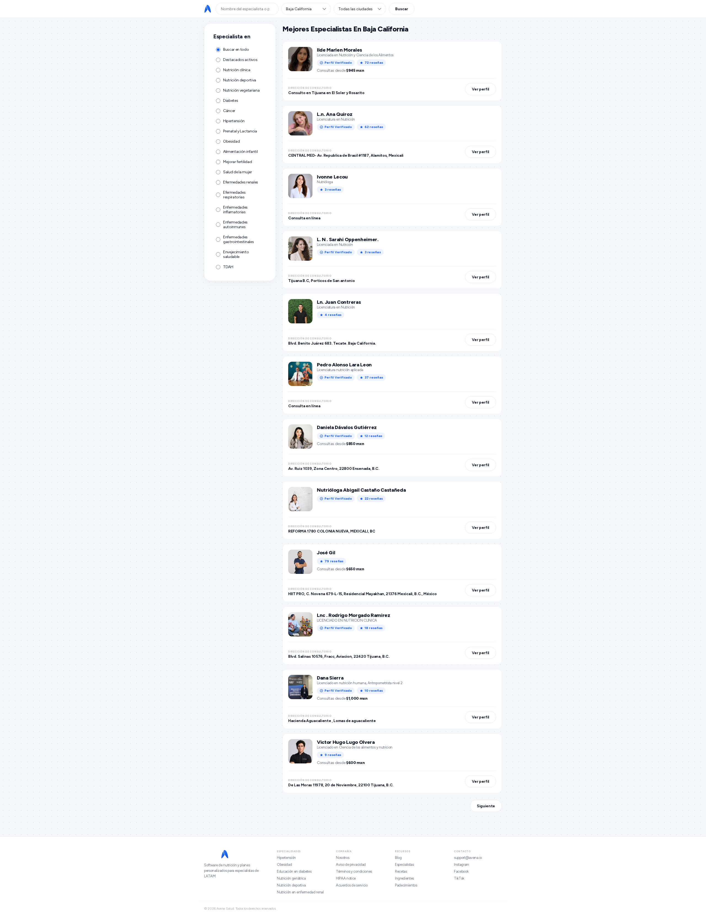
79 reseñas (334, 561)
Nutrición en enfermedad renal (300, 892)
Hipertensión (286, 858)
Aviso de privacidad (351, 864)
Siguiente (486, 806)
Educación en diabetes (294, 871)
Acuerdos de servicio (352, 885)
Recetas (401, 871)
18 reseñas (374, 628)
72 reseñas (374, 63)
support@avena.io (468, 858)
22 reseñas (374, 498)
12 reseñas (373, 436)
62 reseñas (374, 127)
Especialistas (404, 864)
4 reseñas (333, 315)
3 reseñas (333, 189)
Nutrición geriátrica (291, 878)
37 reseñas (374, 377)
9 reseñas (333, 755)
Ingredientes (404, 878)
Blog (398, 858)
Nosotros (342, 858)
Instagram (461, 864)
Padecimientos (406, 885)
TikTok (459, 878)
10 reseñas (374, 691)
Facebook (461, 871)
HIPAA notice (346, 878)
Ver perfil (480, 89)
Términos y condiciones (354, 871)
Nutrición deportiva (291, 885)
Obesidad (284, 864)
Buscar (401, 9)
